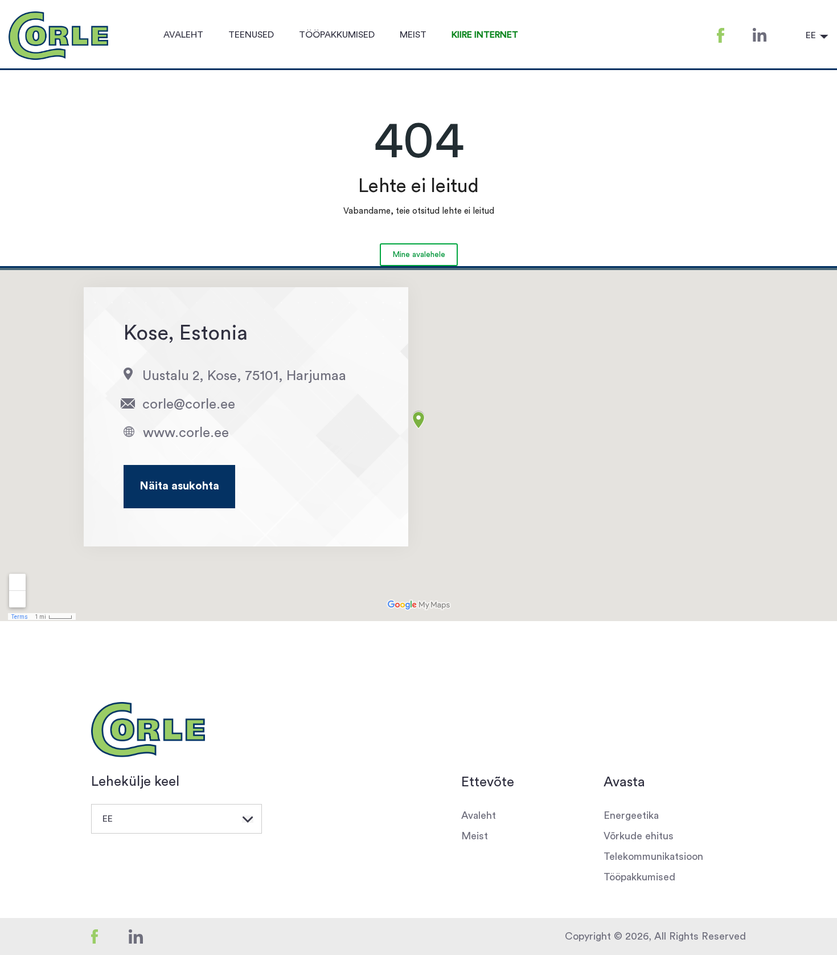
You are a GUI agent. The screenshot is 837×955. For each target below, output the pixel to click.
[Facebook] (108, 936)
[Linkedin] (150, 936)
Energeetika (631, 815)
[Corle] (148, 730)
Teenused (251, 34)
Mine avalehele (418, 255)
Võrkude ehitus (639, 836)
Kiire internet (485, 34)
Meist (413, 34)
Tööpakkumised (337, 34)
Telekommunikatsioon (653, 856)
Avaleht (183, 34)
